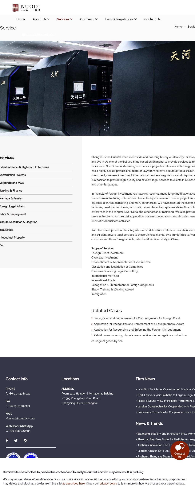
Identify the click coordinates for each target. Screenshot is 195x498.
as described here (73, 483)
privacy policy (108, 483)
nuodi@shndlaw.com (40, 34)
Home (20, 19)
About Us (40, 19)
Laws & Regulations (119, 19)
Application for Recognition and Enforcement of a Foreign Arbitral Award (138, 323)
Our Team (87, 19)
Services (63, 19)
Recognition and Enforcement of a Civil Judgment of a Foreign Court (136, 318)
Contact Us (152, 19)
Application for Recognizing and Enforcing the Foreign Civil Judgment (136, 329)
